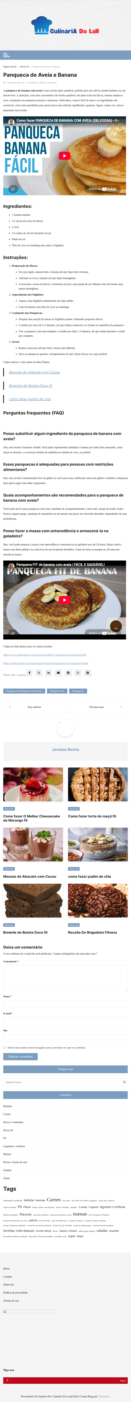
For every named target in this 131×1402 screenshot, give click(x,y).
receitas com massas (18, 1230)
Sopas (6, 1178)
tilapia (80, 1236)
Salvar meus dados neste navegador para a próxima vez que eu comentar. (47, 1047)
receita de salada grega (82, 1225)
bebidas (29, 1200)
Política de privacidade (15, 1292)
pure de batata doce (59, 1221)
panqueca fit (57, 691)
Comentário (11, 961)
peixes (33, 1220)
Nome (7, 996)
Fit (4, 1138)
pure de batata (44, 1221)
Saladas (7, 1170)
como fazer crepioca (106, 1201)
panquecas (78, 691)
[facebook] (29, 672)
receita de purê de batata (62, 1225)
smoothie (114, 1230)
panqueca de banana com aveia (24, 691)
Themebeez (104, 1396)
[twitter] (38, 672)
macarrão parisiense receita (60, 1215)
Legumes (94, 1206)
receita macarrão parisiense (103, 1225)
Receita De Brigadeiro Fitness (92, 932)
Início (6, 1268)
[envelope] (58, 672)
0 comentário (50, 82)
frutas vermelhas (62, 1207)
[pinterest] (68, 672)
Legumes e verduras (14, 1146)
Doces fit (9, 808)
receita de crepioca (76, 1221)
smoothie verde (60, 1236)
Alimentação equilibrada (13, 1201)
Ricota (55, 1231)
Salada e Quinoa (68, 1230)
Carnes (7, 1114)
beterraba (40, 1200)
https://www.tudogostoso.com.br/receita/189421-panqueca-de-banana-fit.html (44, 654)
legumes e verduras (112, 1207)
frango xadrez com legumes (43, 1207)
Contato (7, 1276)
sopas (71, 1236)
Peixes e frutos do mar (15, 1162)
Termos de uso (11, 1300)
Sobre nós (8, 1284)
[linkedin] (48, 672)
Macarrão (26, 1214)
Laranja (83, 1206)
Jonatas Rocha (14, 82)
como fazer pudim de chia (30, 399)
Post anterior (34, 707)
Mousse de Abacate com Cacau (34, 372)
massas (80, 1213)
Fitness (27, 1206)
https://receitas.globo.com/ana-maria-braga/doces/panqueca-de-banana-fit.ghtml (45, 663)
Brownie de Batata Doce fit (30, 386)
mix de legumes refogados (99, 1215)
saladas (102, 1230)
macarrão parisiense (41, 1215)
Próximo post (96, 707)
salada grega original (87, 1231)
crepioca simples (9, 1207)
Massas (7, 1154)
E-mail (8, 1013)
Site (5, 1030)
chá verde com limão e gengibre (84, 1201)
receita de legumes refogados (14, 1225)
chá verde (66, 1201)
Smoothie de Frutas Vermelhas (41, 1236)
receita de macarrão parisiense (39, 1225)
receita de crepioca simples (95, 1221)
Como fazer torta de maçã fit (92, 816)
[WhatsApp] (78, 672)
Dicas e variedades (13, 1122)
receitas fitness (43, 1230)
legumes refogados (10, 1215)
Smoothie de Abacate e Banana (15, 1236)
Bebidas (7, 1106)
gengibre (73, 1207)
